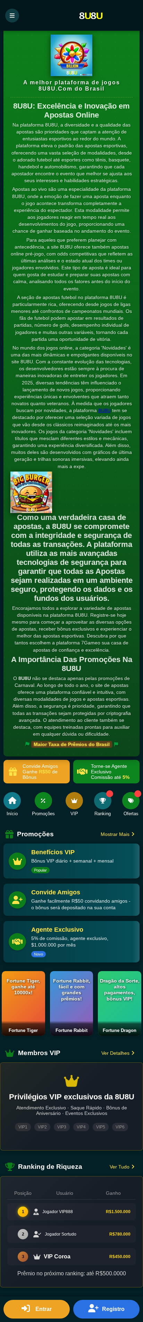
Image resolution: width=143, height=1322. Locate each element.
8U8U (104, 410)
